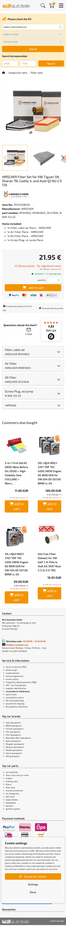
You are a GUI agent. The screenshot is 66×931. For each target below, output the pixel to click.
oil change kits (12, 793)
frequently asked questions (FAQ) (21, 682)
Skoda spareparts (14, 750)
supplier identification (16, 688)
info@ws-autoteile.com (17, 645)
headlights (11, 802)
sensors (9, 806)
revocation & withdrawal (18, 691)
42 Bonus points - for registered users (38, 265)
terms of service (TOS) (16, 667)
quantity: (42, 280)
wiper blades (12, 799)
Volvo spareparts (14, 753)
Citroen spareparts (14, 728)
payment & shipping (15, 703)
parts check (11, 694)
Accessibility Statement (17, 706)
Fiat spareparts (13, 732)
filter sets (37, 72)
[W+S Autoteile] (16, 5)
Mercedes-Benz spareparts (18, 738)
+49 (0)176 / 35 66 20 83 (34, 641)
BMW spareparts (13, 725)
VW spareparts (13, 756)
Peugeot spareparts (15, 744)
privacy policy (12, 679)
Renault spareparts (15, 747)
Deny (33, 892)
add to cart (36, 287)
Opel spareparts (13, 741)
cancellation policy (15, 697)
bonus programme (14, 676)
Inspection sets (18, 72)
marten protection (14, 790)
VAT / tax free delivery (16, 685)
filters (8, 784)
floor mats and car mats (17, 775)
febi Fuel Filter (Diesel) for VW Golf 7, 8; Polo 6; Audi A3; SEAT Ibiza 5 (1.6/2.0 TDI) (49, 562)
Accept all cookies (35, 876)
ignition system (13, 809)
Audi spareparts (13, 722)
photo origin (11, 670)
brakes (9, 778)
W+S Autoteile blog (15, 700)
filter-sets (10, 787)
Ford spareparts (13, 735)
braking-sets (12, 781)
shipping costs (55, 269)
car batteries (12, 772)
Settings (33, 884)
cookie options (12, 673)
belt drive (10, 796)
